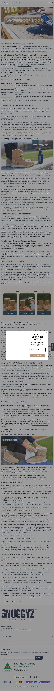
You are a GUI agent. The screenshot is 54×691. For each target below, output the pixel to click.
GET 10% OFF (37, 355)
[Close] (46, 332)
